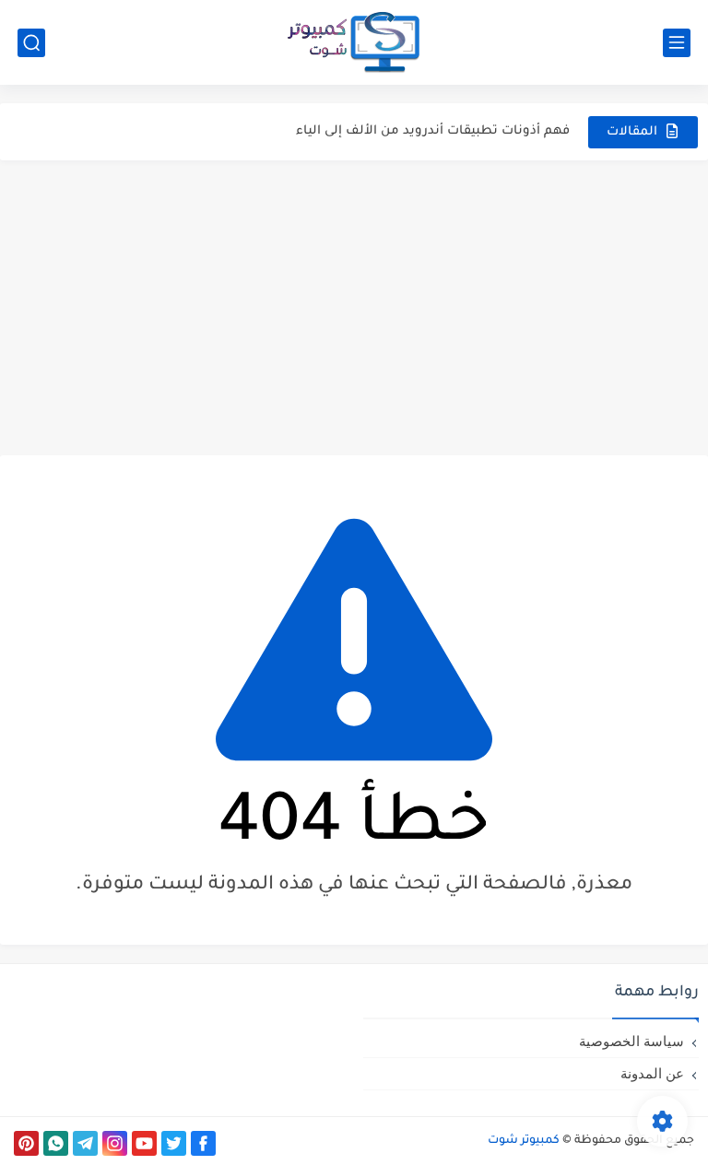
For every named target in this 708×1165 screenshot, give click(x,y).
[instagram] (114, 1143)
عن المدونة (652, 1073)
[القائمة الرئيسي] (676, 43)
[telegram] (85, 1143)
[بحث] (31, 43)
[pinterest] (26, 1143)
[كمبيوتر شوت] (354, 43)
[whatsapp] (55, 1143)
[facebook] (203, 1143)
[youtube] (144, 1143)
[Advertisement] (354, 308)
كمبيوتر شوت (524, 1141)
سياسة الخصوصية (631, 1041)
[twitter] (173, 1143)
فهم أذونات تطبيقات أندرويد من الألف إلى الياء (433, 131)
